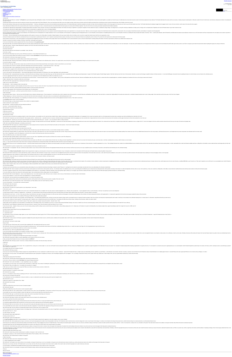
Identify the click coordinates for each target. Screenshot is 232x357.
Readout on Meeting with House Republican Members (12, 9)
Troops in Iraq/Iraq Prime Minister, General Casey (11, 16)
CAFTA (4, 15)
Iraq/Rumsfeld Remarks (7, 13)
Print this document (228, 0)
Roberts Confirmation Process (8, 11)
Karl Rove (4, 12)
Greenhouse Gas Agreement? (8, 10)
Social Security (5, 14)
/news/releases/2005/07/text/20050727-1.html (11, 353)
